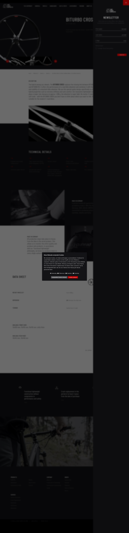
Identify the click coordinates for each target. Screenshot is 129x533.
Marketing (76, 273)
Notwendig (54, 273)
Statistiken (69, 273)
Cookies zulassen (73, 277)
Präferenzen (62, 273)
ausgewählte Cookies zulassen (59, 277)
